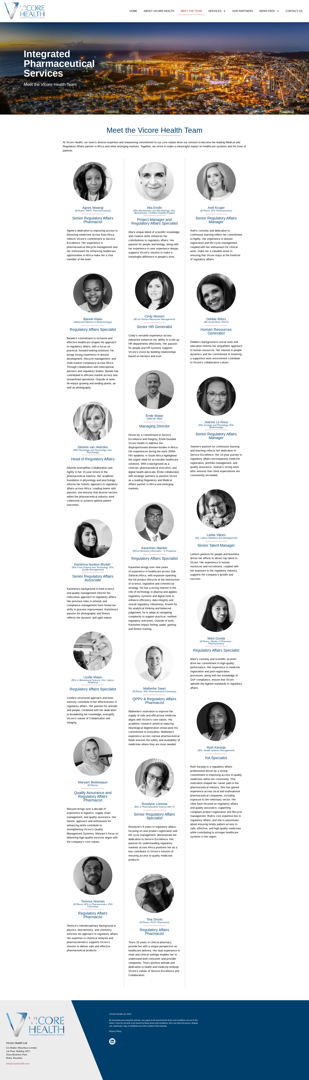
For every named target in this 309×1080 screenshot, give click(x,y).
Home (133, 11)
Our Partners (242, 11)
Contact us (294, 11)
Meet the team (191, 11)
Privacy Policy (115, 1031)
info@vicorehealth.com (17, 1063)
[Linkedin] (112, 1041)
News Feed (267, 11)
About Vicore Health (159, 11)
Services (215, 11)
